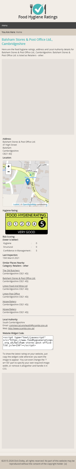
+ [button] (8, 166)
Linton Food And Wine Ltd (15, 285)
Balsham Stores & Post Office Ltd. (19, 278)
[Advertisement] (38, 97)
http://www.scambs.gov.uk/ (21, 328)
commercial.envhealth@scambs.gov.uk (28, 325)
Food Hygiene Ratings (38, 16)
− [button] (8, 172)
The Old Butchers (11, 270)
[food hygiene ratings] (38, 7)
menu (4, 25)
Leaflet (16, 204)
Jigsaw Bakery (9, 301)
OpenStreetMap (29, 204)
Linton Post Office (11, 293)
